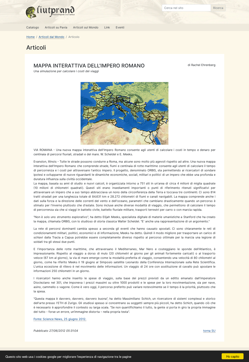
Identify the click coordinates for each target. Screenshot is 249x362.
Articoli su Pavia (56, 27)
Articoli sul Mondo (85, 27)
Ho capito (232, 356)
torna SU (209, 330)
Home (30, 37)
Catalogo (32, 27)
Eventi (120, 27)
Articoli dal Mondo (51, 37)
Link (107, 27)
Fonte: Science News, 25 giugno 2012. (60, 319)
